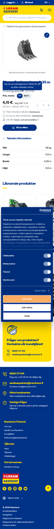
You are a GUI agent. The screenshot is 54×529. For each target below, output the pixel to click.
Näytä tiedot (40, 291)
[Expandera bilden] (46, 35)
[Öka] (49, 105)
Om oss (7, 427)
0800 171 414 (18, 351)
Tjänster (9, 444)
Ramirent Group (11, 467)
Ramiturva (35, 112)
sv (46, 3)
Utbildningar (9, 456)
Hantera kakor (9, 525)
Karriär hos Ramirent (13, 430)
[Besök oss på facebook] (4, 488)
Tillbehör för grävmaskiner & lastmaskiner (26, 27)
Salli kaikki (27, 299)
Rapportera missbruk (12, 518)
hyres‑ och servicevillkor (25, 120)
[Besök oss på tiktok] (20, 488)
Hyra (6, 449)
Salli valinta (27, 307)
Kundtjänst (9, 434)
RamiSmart (37, 116)
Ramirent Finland (15, 422)
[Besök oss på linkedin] (15, 488)
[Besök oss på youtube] (25, 488)
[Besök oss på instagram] (10, 488)
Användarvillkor (10, 511)
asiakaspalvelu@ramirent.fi (27, 354)
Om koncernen (13, 462)
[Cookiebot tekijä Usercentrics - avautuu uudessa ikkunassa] (39, 210)
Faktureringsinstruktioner (15, 438)
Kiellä (27, 316)
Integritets (7, 515)
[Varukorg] (41, 10)
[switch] (47, 264)
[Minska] (38, 105)
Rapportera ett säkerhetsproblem (18, 522)
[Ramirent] (11, 10)
